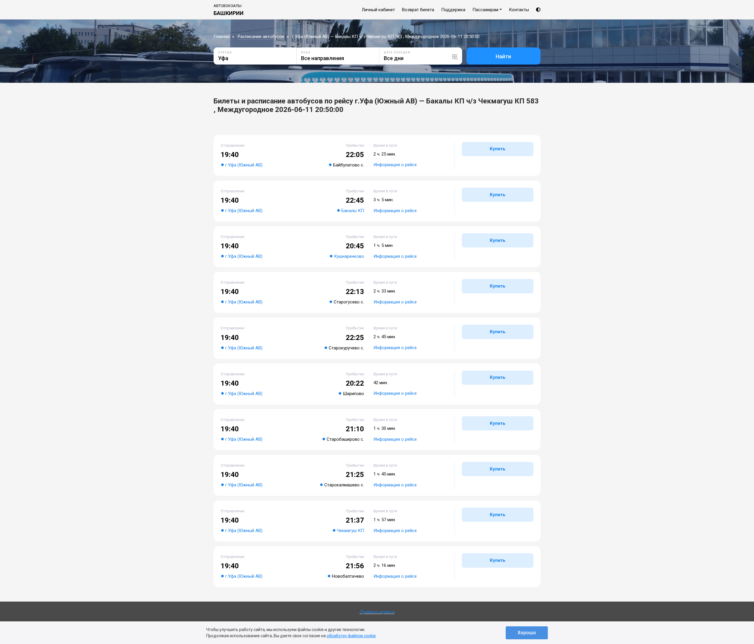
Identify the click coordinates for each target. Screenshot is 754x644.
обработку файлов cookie (351, 635)
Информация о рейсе (395, 164)
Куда (305, 52)
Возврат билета (418, 9)
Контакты (519, 9)
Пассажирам (485, 9)
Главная (222, 36)
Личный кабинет (378, 9)
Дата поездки (397, 52)
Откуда (225, 52)
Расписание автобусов (261, 36)
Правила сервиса (377, 612)
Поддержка (453, 9)
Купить (497, 148)
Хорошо (526, 632)
